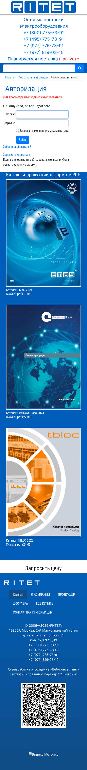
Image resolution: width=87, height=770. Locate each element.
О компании (40, 595)
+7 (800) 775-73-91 (43, 32)
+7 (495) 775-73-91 (43, 39)
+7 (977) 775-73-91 (44, 45)
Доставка (20, 603)
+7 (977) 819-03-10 (43, 52)
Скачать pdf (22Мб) (19, 417)
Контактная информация (32, 612)
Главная (18, 595)
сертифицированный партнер (33, 674)
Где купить (44, 603)
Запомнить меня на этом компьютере (44, 131)
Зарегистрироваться (16, 155)
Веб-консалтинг (64, 669)
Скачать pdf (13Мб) (19, 294)
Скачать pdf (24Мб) (19, 544)
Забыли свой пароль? (17, 147)
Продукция (66, 595)
